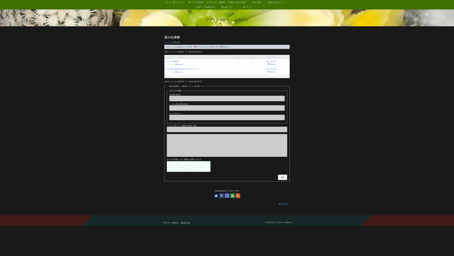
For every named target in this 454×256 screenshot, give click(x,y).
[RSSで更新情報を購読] (238, 195)
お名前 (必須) (174, 95)
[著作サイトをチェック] (216, 195)
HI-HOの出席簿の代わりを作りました (183, 69)
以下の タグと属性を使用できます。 (185, 159)
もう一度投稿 (173, 61)
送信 (282, 177)
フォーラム (167, 42)
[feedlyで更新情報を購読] (232, 195)
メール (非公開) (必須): (178, 104)
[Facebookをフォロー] (221, 195)
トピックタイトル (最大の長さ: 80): (182, 126)
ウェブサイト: (175, 114)
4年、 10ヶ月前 (271, 61)
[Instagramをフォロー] (227, 195)
